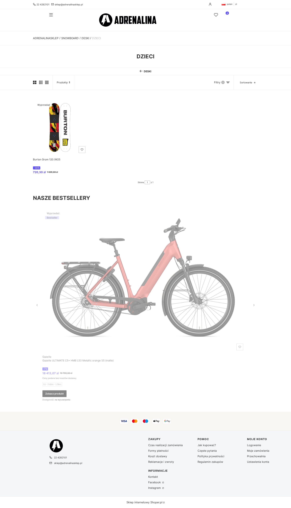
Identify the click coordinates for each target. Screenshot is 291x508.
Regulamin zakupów (210, 461)
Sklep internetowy (144, 502)
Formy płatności (158, 450)
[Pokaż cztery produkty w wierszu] (46, 82)
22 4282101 (43, 4)
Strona (141, 182)
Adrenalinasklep (45, 38)
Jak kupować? (207, 445)
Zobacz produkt (54, 393)
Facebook (155, 482)
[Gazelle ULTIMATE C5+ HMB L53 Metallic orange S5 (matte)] (143, 280)
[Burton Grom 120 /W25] (60, 127)
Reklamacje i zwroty (161, 461)
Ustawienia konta (258, 461)
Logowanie (254, 445)
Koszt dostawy (157, 456)
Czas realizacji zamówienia (165, 445)
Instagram (155, 488)
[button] (59, 15)
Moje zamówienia (258, 450)
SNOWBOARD (70, 38)
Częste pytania (207, 450)
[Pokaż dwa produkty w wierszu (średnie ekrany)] (34, 82)
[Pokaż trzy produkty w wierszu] (40, 82)
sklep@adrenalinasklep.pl (69, 4)
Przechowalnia (256, 456)
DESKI (85, 38)
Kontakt (153, 476)
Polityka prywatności (211, 456)
